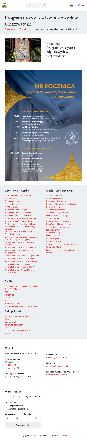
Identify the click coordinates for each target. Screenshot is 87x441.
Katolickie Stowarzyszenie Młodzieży (62, 204)
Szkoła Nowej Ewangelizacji (58, 227)
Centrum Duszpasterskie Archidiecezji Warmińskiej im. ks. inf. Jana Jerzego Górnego (21, 226)
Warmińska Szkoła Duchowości (18, 213)
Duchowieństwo (11, 322)
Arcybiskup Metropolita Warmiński (19, 316)
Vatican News (10, 295)
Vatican (8, 333)
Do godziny (29, 414)
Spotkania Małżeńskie (55, 210)
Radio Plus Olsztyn (12, 289)
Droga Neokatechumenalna (57, 221)
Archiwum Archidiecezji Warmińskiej (20, 218)
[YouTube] (83, 5)
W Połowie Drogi (53, 233)
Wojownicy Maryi (53, 247)
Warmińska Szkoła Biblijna (16, 210)
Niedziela (13, 402)
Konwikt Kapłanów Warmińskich (18, 221)
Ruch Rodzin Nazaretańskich (58, 224)
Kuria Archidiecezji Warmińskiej (18, 195)
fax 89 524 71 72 (12, 368)
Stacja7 (66, 435)
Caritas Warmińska (13, 201)
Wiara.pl (8, 300)
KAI (6, 292)
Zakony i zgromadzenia (14, 325)
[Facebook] (79, 5)
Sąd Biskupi (10, 198)
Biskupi (8, 319)
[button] (72, 5)
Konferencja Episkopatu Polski (17, 330)
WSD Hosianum (11, 207)
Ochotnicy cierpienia (55, 235)
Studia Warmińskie (12, 303)
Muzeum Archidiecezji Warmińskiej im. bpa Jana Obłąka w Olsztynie (21, 238)
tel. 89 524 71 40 (12, 365)
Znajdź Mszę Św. (23, 425)
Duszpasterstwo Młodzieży (57, 201)
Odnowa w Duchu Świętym (57, 215)
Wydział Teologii (11, 204)
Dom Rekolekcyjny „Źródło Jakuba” (19, 267)
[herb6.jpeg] (4, 5)
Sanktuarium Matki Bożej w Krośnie (19, 258)
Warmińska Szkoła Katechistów (18, 215)
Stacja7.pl (9, 298)
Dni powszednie (16, 406)
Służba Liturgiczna (54, 195)
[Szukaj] (44, 5)
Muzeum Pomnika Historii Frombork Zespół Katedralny (20, 233)
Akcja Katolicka (52, 218)
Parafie (8, 328)
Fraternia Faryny (53, 230)
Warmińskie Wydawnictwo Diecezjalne (21, 306)
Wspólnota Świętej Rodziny (57, 213)
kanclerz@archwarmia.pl (56, 357)
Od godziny (10, 414)
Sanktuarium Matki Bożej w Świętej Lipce (22, 256)
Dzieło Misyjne (52, 238)
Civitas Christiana (53, 241)
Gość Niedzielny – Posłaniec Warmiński (21, 286)
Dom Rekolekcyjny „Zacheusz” (18, 264)
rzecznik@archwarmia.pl (56, 375)
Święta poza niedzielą (18, 409)
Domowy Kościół (53, 207)
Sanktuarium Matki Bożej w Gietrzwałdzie (22, 247)
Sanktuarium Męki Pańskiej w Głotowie (21, 261)
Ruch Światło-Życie (54, 198)
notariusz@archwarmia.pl (57, 366)
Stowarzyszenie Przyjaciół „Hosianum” (62, 244)
